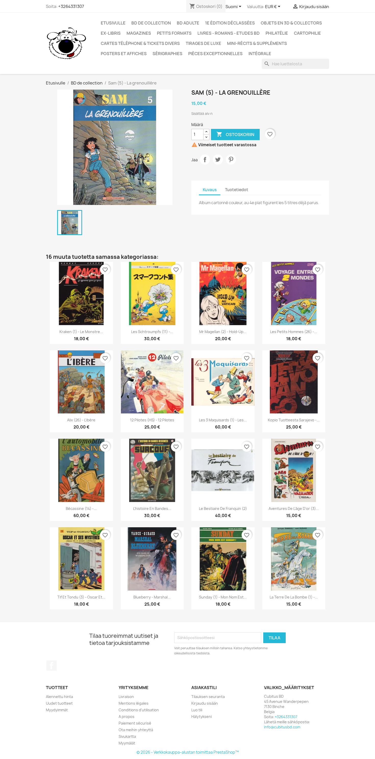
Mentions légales (133, 703)
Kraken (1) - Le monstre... (81, 331)
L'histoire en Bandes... (152, 508)
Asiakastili (204, 687)
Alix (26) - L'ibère (81, 420)
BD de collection (151, 23)
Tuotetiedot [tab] (236, 189)
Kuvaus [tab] (210, 189)
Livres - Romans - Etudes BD (228, 33)
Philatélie (277, 33)
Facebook (51, 665)
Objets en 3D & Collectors (291, 23)
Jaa (205, 159)
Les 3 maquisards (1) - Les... (223, 420)
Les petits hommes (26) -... (293, 331)
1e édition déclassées (230, 23)
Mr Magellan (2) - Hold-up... (222, 331)
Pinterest (231, 159)
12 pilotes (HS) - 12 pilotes (152, 420)
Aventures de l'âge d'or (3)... (294, 508)
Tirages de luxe (203, 43)
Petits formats (174, 33)
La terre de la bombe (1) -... (294, 597)
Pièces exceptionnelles (215, 53)
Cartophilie (307, 33)
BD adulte (188, 23)
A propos (126, 716)
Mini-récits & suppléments (257, 43)
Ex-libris (111, 33)
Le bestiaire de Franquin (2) (223, 508)
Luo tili (196, 709)
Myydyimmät (57, 709)
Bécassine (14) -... (81, 508)
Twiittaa (218, 159)
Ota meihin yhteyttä (136, 729)
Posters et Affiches (124, 53)
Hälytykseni (201, 716)
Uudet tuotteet (59, 703)
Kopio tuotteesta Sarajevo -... (294, 420)
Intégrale (259, 53)
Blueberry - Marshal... (152, 597)
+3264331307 (71, 6)
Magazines (139, 33)
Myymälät (127, 743)
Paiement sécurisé (135, 723)
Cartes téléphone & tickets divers (140, 43)
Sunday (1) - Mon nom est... (223, 597)
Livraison (126, 696)
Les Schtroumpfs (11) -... (152, 331)
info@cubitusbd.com (282, 727)
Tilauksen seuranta (208, 696)
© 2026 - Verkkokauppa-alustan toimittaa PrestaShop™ (187, 752)
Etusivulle (113, 23)
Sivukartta (127, 736)
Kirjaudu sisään (204, 703)
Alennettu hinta (59, 696)
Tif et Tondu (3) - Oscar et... (81, 597)
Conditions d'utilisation (139, 709)
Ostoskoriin (235, 134)
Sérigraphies (167, 53)
